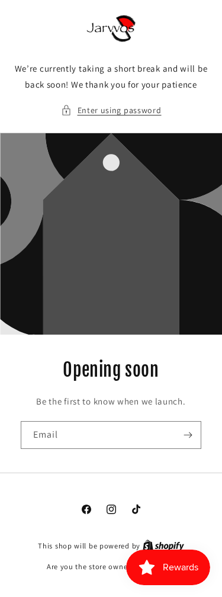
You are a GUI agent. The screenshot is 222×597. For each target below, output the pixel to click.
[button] (111, 110)
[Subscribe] (188, 435)
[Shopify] (163, 546)
